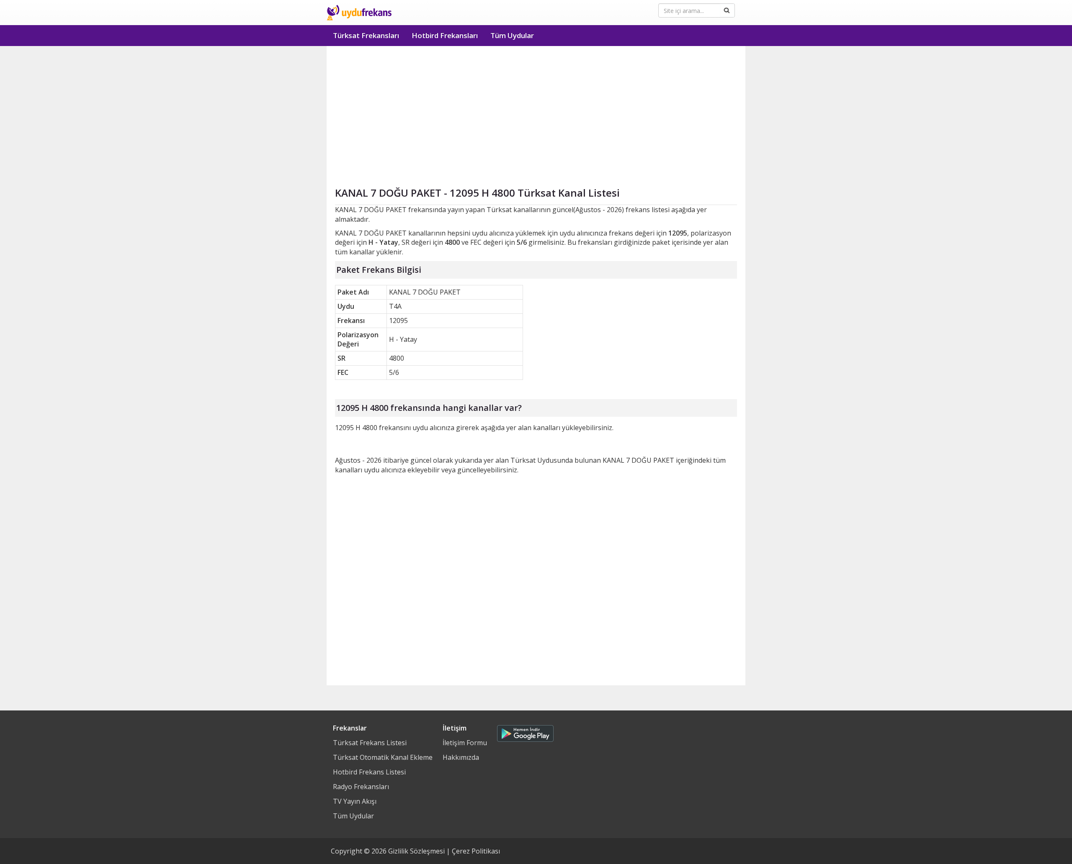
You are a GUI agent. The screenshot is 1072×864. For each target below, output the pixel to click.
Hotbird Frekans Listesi (369, 772)
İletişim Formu (465, 742)
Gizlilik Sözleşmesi (416, 851)
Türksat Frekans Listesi (370, 742)
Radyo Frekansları (361, 786)
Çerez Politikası (476, 851)
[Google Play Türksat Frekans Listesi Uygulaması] (525, 731)
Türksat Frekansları (366, 35)
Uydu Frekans (359, 12)
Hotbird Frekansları (445, 35)
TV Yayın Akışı (354, 801)
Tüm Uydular (512, 35)
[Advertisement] (536, 108)
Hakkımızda (461, 757)
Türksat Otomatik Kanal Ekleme (383, 757)
